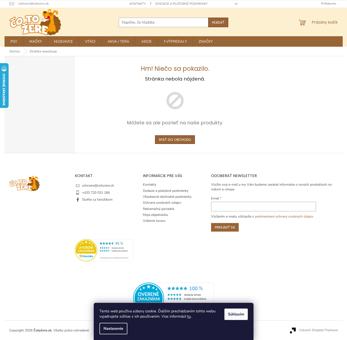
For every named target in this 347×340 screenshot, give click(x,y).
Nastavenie (113, 328)
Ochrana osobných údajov (162, 202)
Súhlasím (236, 314)
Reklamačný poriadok (158, 209)
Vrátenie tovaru (154, 220)
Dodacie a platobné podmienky (181, 4)
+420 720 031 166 (96, 192)
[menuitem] (14, 41)
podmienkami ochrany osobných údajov (284, 216)
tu (189, 316)
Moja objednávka (155, 215)
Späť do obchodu (175, 139)
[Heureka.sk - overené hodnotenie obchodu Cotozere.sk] (173, 298)
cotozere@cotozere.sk (98, 185)
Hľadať (218, 22)
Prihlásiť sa (225, 227)
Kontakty (137, 4)
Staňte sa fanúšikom (97, 199)
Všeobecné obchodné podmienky (167, 196)
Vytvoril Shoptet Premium (318, 330)
